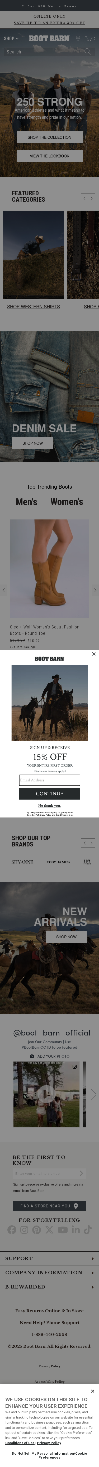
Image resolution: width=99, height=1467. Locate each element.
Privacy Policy (49, 1443)
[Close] (92, 1391)
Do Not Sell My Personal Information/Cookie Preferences (49, 1455)
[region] (49, 1425)
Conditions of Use (20, 1443)
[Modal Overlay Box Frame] (49, 733)
